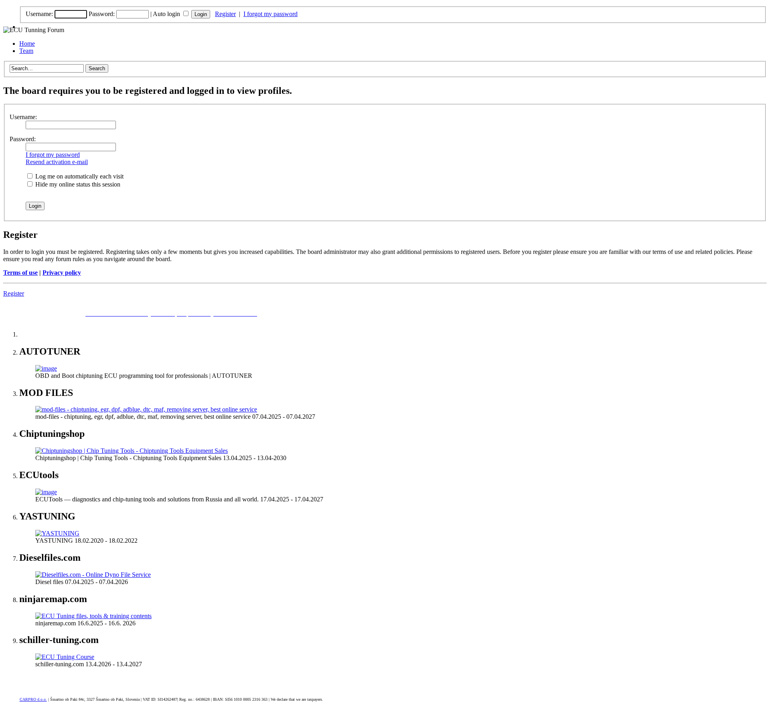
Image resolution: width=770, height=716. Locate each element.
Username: (39, 13)
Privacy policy (62, 272)
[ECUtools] (46, 492)
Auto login (167, 13)
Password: (102, 13)
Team (26, 50)
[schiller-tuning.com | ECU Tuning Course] (64, 656)
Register (225, 13)
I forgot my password (270, 13)
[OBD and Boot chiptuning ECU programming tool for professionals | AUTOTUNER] (46, 368)
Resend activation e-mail (57, 161)
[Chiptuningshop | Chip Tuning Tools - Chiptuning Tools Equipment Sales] (131, 450)
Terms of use (20, 272)
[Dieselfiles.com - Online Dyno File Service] (93, 574)
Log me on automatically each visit (79, 176)
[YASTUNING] (57, 533)
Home (27, 43)
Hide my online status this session (77, 184)
